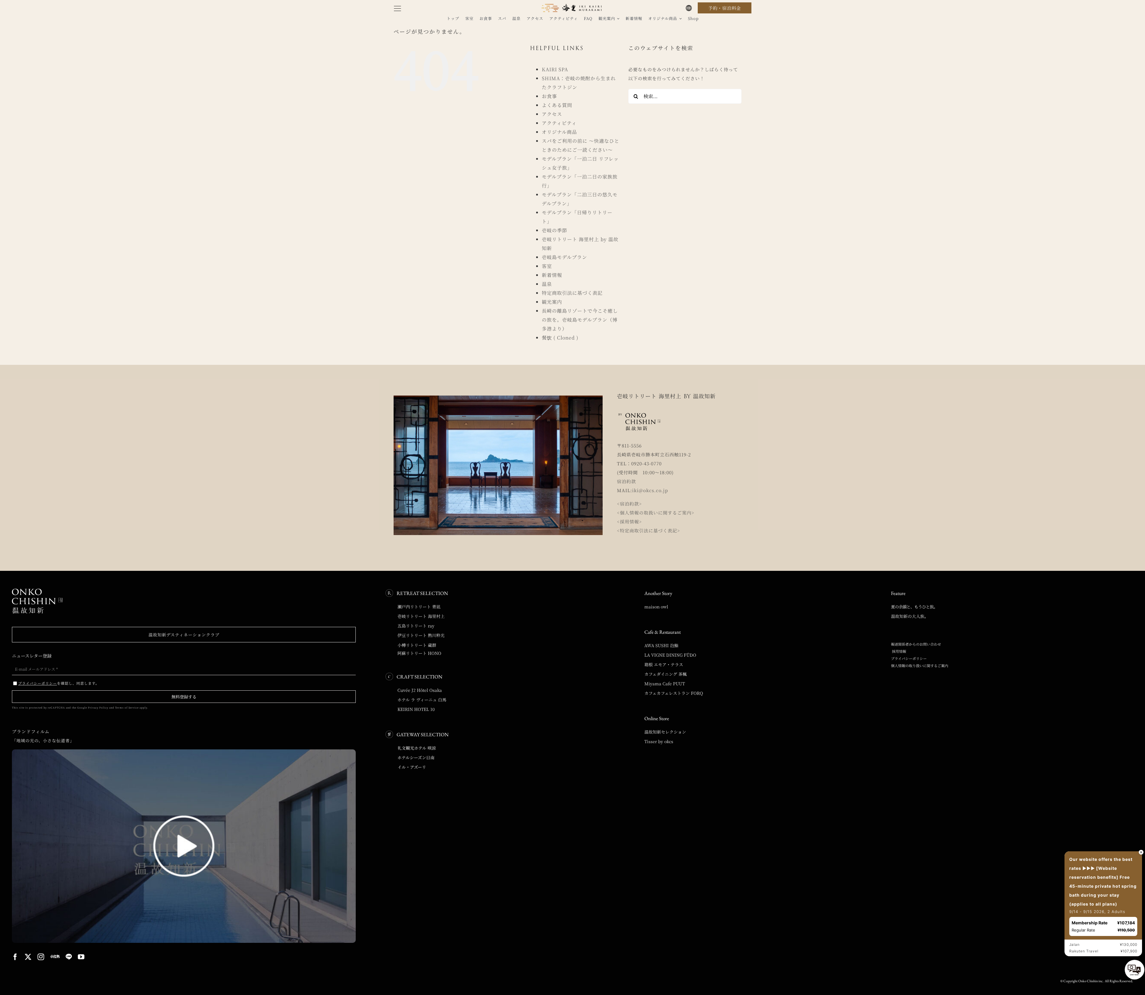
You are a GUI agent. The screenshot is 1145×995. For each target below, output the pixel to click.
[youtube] (81, 957)
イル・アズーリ (411, 767)
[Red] (55, 956)
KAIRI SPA (555, 69)
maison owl (656, 607)
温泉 (547, 283)
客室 (547, 266)
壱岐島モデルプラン (564, 257)
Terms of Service (127, 707)
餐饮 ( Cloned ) (560, 337)
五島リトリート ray (415, 626)
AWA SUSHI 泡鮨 (661, 645)
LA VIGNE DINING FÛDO (670, 655)
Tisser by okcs (658, 741)
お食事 (549, 96)
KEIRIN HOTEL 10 (416, 709)
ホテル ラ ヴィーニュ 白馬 (421, 700)
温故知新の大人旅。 (910, 616)
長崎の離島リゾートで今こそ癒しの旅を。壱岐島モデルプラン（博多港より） (580, 319)
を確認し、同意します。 (58, 683)
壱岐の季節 (554, 230)
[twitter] (28, 957)
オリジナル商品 (559, 131)
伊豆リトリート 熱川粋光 (421, 635)
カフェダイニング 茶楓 (665, 674)
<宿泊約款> (629, 503)
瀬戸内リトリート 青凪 (418, 607)
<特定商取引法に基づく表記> (648, 530)
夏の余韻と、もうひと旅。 (914, 607)
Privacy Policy (98, 707)
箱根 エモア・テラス (663, 664)
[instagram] (41, 957)
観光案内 (552, 301)
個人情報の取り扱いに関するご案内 (919, 665)
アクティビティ (559, 123)
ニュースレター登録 (32, 656)
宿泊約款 (626, 481)
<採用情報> (629, 521)
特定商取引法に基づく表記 (572, 292)
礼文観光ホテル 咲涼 (416, 748)
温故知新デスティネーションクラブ (183, 635)
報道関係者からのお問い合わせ (916, 644)
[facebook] (15, 957)
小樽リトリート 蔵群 (416, 645)
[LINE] (69, 957)
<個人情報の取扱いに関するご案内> (655, 512)
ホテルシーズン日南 (415, 757)
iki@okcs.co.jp (650, 490)
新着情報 (552, 275)
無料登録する (183, 697)
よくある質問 (557, 105)
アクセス (552, 114)
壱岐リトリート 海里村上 (421, 616)
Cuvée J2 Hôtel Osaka (419, 690)
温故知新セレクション (665, 732)
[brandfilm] (184, 751)
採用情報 (898, 651)
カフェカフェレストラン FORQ (673, 693)
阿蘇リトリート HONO (419, 653)
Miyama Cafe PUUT (664, 683)
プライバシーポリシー (909, 658)
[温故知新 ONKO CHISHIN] (37, 591)
